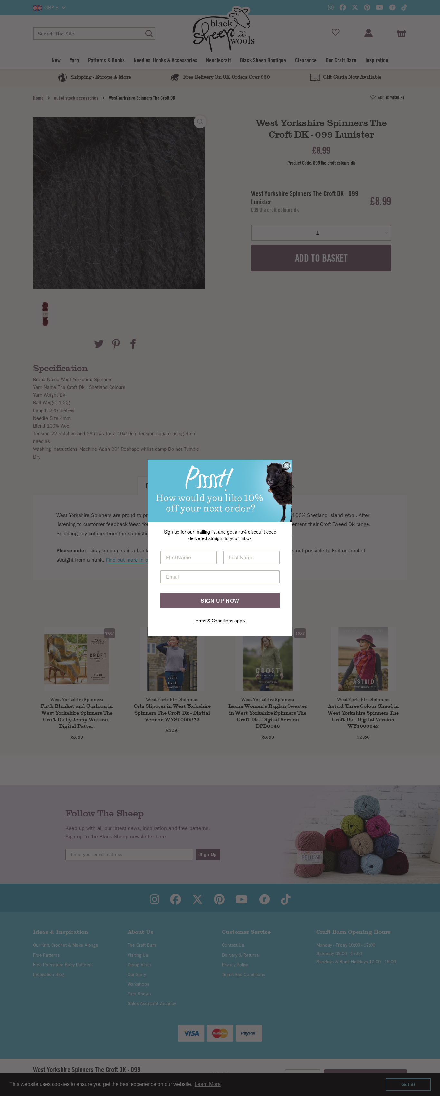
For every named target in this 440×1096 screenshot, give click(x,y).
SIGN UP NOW (220, 600)
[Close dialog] (286, 465)
